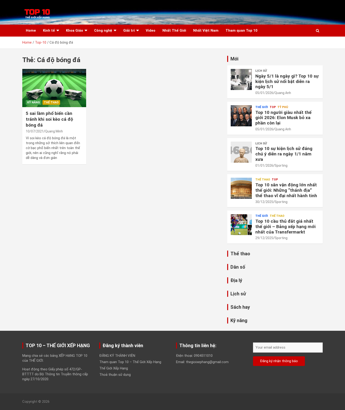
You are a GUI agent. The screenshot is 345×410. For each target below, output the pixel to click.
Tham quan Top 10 (241, 30)
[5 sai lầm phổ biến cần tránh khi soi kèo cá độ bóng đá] (54, 88)
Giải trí (129, 30)
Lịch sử (261, 70)
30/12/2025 (264, 202)
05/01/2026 (264, 93)
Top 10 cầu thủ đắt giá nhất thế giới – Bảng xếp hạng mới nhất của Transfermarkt (285, 226)
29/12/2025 (264, 238)
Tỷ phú (282, 107)
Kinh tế (49, 30)
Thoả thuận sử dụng (115, 374)
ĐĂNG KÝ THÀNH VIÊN (117, 356)
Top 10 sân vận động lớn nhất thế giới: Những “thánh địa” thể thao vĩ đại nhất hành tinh (286, 190)
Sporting (281, 165)
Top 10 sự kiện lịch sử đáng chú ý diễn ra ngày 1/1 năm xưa (283, 154)
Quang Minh (54, 131)
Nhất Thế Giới (174, 30)
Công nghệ (103, 30)
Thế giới (261, 107)
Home (31, 30)
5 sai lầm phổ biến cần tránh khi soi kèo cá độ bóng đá (49, 119)
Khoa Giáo (74, 30)
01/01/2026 (264, 165)
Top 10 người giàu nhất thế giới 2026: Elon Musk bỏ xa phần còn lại (283, 118)
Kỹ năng (33, 102)
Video (150, 30)
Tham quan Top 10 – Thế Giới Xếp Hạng (130, 362)
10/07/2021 (35, 131)
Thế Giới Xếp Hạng (113, 368)
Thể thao (51, 102)
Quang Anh (283, 93)
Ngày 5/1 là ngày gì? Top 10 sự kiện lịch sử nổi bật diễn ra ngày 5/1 (287, 81)
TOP (273, 107)
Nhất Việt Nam (205, 30)
